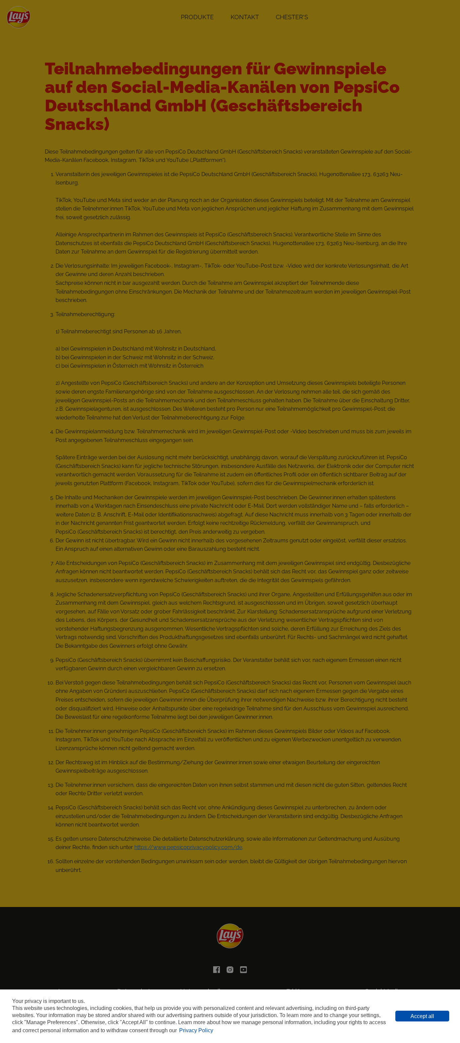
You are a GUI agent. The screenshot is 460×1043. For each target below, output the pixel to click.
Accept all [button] (422, 1016)
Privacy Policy (196, 1030)
